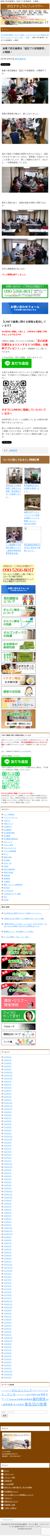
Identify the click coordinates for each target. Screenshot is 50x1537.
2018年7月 (7, 1243)
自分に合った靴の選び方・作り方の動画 (18, 1487)
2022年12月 (8, 1103)
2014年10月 (8, 1374)
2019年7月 (7, 1207)
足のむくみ (8, 863)
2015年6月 (7, 1353)
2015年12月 (8, 1338)
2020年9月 (7, 1170)
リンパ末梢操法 (9, 814)
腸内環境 (39, 1399)
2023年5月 (7, 1088)
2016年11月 (8, 1304)
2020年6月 (7, 1176)
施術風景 (7, 878)
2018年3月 (7, 1255)
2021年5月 (7, 1152)
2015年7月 (7, 1350)
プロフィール (8, 1474)
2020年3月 (7, 1185)
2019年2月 (7, 1222)
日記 (5, 897)
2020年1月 (7, 1188)
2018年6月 (7, 1246)
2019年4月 (7, 1216)
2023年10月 (8, 1078)
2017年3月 (7, 1292)
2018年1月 (7, 1262)
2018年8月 (7, 1240)
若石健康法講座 (9, 833)
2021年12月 (8, 1136)
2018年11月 (8, 1231)
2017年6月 (7, 1283)
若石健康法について (11, 1492)
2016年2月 (7, 1332)
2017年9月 (7, 1274)
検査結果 (7, 875)
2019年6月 (7, 1210)
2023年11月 (8, 1075)
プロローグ (8, 1498)
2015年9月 (7, 1344)
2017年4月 (7, 1289)
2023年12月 (8, 1072)
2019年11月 (8, 1194)
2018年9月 (7, 1237)
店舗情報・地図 (9, 1505)
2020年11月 (8, 1164)
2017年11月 (8, 1268)
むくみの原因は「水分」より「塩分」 (17, 937)
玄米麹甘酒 (21, 1399)
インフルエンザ (6, 1390)
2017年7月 (7, 1280)
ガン (43, 1391)
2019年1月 (7, 1225)
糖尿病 (29, 1399)
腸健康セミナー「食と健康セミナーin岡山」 (19, 931)
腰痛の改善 (8, 857)
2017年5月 (7, 1286)
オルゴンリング (22, 1390)
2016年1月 (7, 1335)
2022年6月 (7, 1121)
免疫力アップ (8, 824)
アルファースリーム (11, 817)
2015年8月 (7, 1347)
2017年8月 (7, 1277)
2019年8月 (7, 1204)
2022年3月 (7, 1127)
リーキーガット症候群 (23, 1394)
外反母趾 (7, 860)
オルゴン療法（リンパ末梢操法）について (18, 1495)
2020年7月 (7, 1173)
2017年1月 (7, 1298)
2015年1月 (7, 1368)
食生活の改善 (35, 1404)
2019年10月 (8, 1197)
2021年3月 (7, 1155)
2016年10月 (8, 1307)
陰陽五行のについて (11, 1501)
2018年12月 (8, 1228)
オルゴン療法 (8, 845)
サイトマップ (8, 1519)
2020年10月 (8, 1167)
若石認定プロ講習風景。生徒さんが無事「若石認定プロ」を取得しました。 (13, 491)
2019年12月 (8, 1191)
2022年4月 (7, 1124)
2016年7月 (7, 1316)
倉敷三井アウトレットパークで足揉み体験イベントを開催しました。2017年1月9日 (31, 518)
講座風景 (13, 450)
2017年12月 (8, 1265)
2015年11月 (8, 1341)
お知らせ (7, 820)
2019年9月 (7, 1200)
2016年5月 (7, 1323)
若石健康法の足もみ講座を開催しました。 (31, 488)
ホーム (6, 1471)
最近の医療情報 (9, 869)
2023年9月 (7, 1081)
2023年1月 (7, 1100)
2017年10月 (8, 1271)
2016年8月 (7, 1313)
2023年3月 (7, 1094)
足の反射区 (18, 1405)
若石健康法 (20, 59)
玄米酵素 (7, 836)
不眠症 (6, 866)
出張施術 (7, 881)
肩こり (6, 854)
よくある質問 (8, 1484)
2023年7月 (7, 1085)
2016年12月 (8, 1301)
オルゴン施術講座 (10, 851)
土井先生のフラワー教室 (12, 894)
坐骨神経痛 (12, 1399)
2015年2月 (7, 1365)
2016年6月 (7, 1319)
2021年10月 (8, 1139)
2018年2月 (7, 1258)
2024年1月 (7, 1069)
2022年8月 (7, 1115)
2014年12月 (8, 1371)
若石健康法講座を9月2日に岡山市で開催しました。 (32, 548)
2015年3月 (7, 1362)
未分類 (6, 900)
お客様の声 (8, 827)
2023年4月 (7, 1091)
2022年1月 (7, 1133)
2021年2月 (7, 1158)
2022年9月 (7, 1112)
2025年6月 (7, 1057)
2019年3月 (7, 1219)
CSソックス (8, 842)
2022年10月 (8, 1109)
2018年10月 (8, 1234)
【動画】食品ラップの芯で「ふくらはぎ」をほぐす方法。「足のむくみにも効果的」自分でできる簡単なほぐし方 (25, 925)
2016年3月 (7, 1329)
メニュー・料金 (9, 1477)
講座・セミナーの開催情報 (13, 885)
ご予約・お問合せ (10, 1508)
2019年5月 (7, 1213)
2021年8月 (7, 1146)
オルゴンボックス (10, 848)
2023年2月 (7, 1097)
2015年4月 (7, 1359)
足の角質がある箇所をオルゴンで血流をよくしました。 (23, 913)
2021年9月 (7, 1143)
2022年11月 (8, 1106)
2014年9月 (7, 1377)
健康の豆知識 (8, 872)
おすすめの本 (8, 891)
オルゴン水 (37, 1391)
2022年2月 (7, 1130)
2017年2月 (7, 1295)
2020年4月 (7, 1182)
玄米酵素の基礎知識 (11, 839)
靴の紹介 (7, 888)
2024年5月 (7, 1066)
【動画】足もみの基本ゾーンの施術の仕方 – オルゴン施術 (24, 918)
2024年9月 (7, 1063)
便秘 (38, 1395)
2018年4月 (7, 1252)
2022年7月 (7, 1118)
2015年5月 (7, 1356)
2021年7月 (7, 1149)
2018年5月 (7, 1249)
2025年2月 (7, 1060)
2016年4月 (7, 1326)
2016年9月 (7, 1310)
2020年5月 (7, 1179)
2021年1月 (7, 1161)
